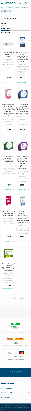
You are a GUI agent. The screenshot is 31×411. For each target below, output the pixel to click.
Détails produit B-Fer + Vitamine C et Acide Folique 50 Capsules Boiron (8, 198)
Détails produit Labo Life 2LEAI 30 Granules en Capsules (7, 38)
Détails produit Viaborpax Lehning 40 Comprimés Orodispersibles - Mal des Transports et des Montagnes (7, 251)
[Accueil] (11, 3)
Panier (26, 3)
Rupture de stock (7, 82)
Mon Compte (29, 3)
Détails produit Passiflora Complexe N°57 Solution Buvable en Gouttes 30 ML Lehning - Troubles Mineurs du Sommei (23, 40)
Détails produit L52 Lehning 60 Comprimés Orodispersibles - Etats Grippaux (8, 143)
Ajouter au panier (21, 82)
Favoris (23, 3)
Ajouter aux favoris (14, 82)
